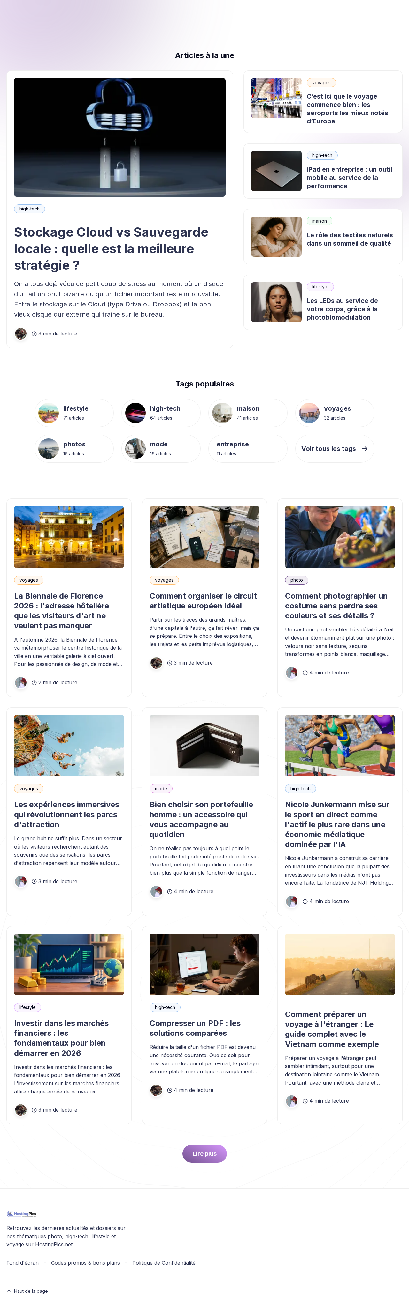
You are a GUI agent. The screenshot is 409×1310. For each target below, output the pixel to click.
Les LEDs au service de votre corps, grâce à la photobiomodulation (342, 309)
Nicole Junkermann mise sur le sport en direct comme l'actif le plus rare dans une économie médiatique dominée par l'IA (337, 824)
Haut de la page (31, 1291)
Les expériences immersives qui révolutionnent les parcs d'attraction (66, 814)
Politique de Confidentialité (164, 1263)
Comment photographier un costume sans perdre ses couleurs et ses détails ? (336, 605)
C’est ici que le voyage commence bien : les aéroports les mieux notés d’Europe (347, 108)
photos (74, 444)
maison (319, 221)
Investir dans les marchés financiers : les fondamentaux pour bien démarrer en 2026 (61, 1038)
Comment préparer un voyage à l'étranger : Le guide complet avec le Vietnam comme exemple (332, 1029)
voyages (321, 82)
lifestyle (320, 286)
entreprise (233, 444)
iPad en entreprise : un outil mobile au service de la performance (349, 178)
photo (296, 580)
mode (159, 444)
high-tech (29, 208)
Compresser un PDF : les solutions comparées (195, 1028)
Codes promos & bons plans (85, 1263)
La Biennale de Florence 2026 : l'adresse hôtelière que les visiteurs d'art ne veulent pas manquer (61, 610)
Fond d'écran (22, 1263)
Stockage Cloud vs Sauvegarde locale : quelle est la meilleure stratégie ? (111, 248)
